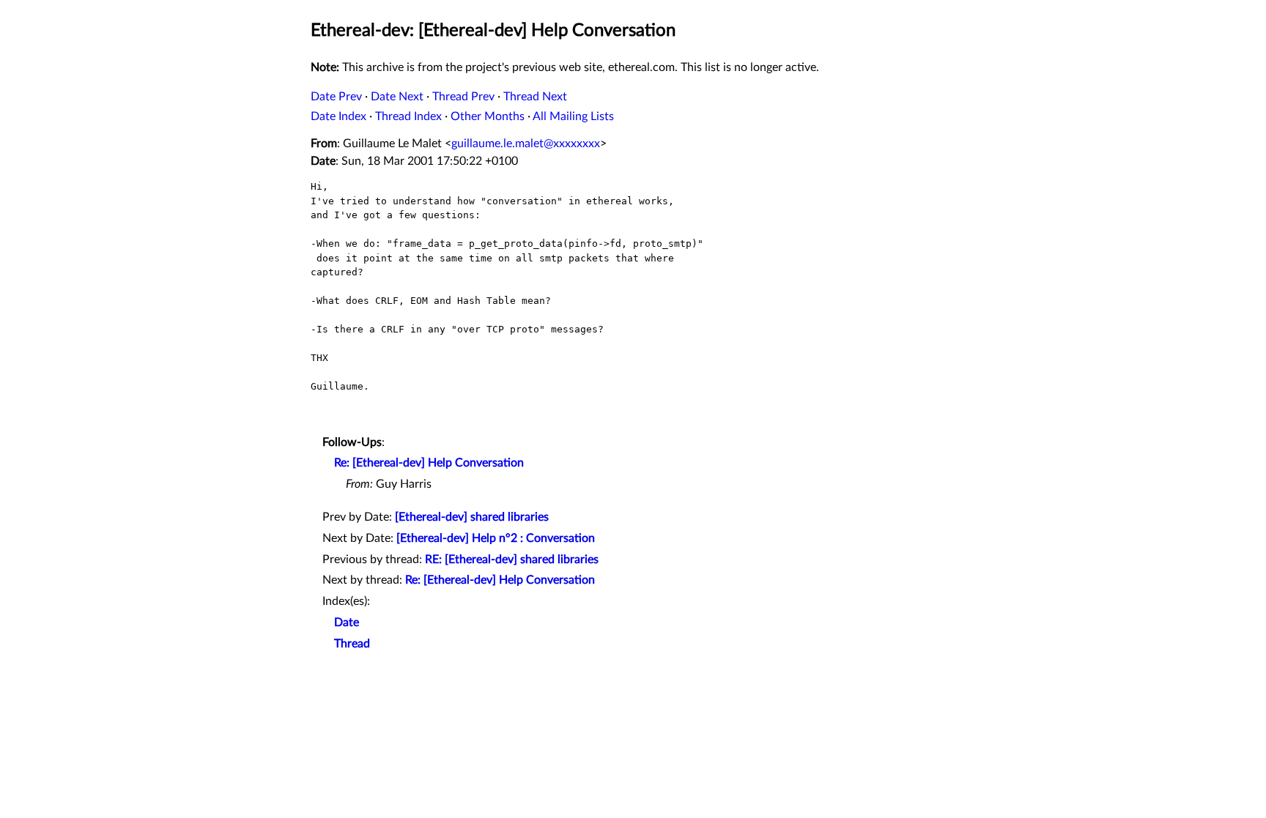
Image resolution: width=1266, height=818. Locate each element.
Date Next (397, 97)
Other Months (488, 116)
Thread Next (535, 97)
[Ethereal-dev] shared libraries (472, 517)
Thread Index (408, 116)
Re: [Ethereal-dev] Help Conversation (429, 463)
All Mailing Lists (573, 116)
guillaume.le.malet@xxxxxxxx (525, 143)
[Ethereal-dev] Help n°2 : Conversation (495, 538)
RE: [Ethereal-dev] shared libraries (512, 559)
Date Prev (336, 97)
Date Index (338, 116)
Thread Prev (463, 97)
